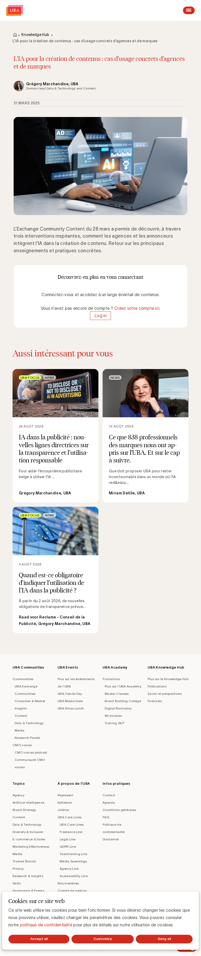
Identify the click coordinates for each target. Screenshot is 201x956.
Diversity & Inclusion (28, 832)
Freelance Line (71, 832)
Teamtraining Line (73, 854)
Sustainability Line (74, 876)
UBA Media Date (70, 701)
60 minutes (113, 715)
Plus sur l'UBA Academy (123, 686)
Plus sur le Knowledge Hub (168, 679)
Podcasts (155, 701)
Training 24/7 (114, 723)
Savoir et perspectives (165, 693)
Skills (17, 883)
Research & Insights (28, 876)
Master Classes (117, 693)
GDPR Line (68, 846)
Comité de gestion (72, 890)
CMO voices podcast (31, 752)
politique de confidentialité (46, 924)
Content (21, 715)
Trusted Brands (24, 861)
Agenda (109, 802)
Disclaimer (111, 839)
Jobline (63, 809)
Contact (109, 795)
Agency (18, 795)
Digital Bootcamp (118, 708)
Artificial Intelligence (28, 802)
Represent (65, 795)
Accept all (39, 939)
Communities (23, 679)
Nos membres (68, 883)
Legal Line (67, 839)
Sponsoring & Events (28, 890)
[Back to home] (14, 10)
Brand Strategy (24, 809)
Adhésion (65, 802)
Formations (111, 679)
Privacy (18, 868)
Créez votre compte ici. (137, 308)
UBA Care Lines (69, 817)
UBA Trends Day (70, 693)
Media (20, 730)
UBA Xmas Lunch (71, 708)
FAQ (106, 817)
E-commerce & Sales (29, 839)
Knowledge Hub (35, 35)
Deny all (164, 939)
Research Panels (27, 737)
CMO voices (22, 745)
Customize (102, 939)
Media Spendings (73, 861)
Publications (157, 686)
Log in (100, 315)
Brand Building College (123, 701)
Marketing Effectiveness (31, 846)
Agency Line (69, 868)
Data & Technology (29, 723)
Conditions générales (119, 809)
